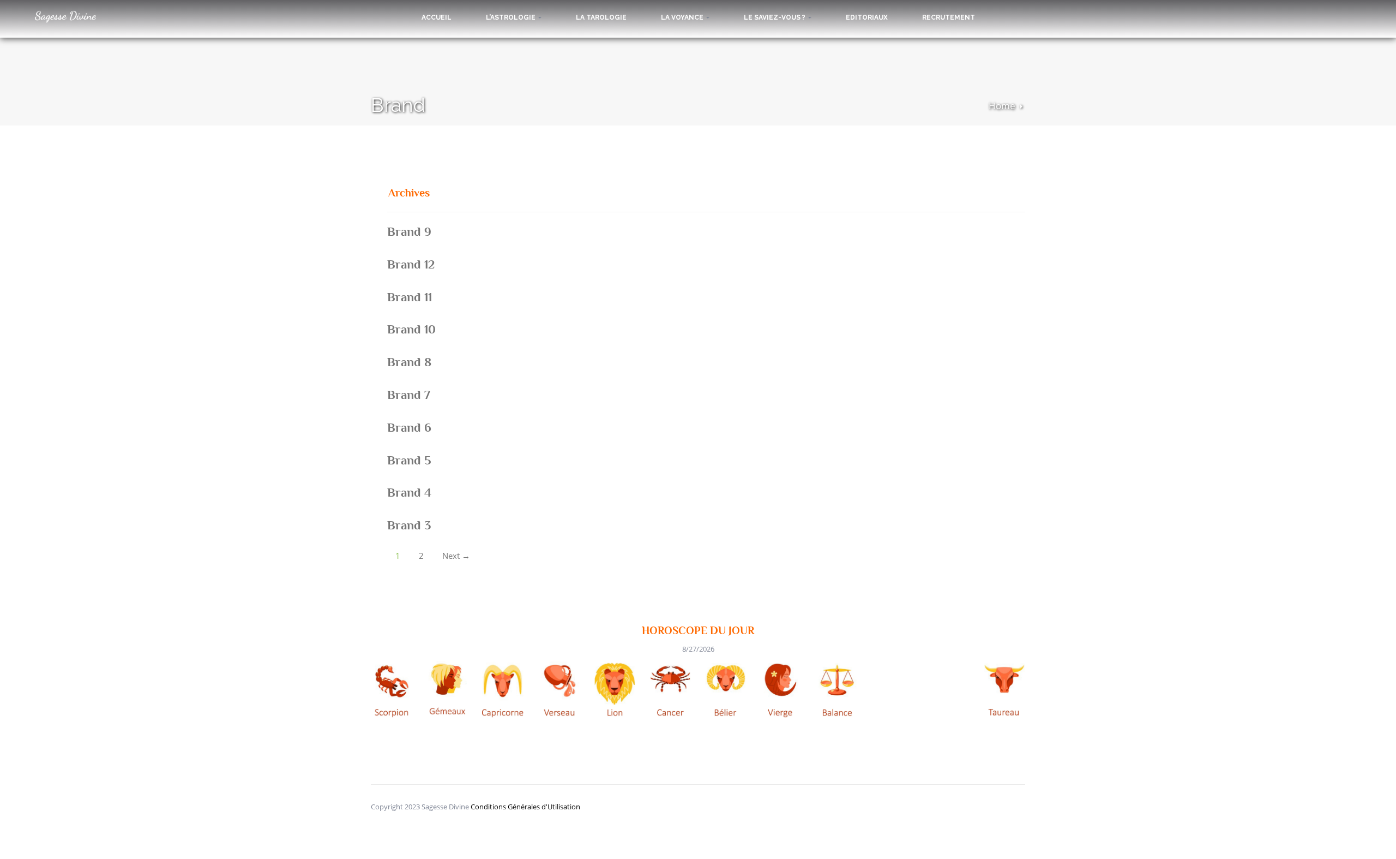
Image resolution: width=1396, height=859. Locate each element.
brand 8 (409, 362)
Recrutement (948, 17)
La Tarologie (601, 17)
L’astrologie (511, 17)
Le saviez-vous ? (775, 17)
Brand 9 (409, 231)
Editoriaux (867, 17)
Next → (456, 555)
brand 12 (411, 264)
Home (1002, 105)
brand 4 (409, 492)
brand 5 (409, 460)
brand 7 (408, 394)
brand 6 (409, 427)
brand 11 (409, 297)
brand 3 (409, 525)
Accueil (437, 17)
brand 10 (411, 329)
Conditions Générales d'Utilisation (525, 807)
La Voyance (683, 17)
